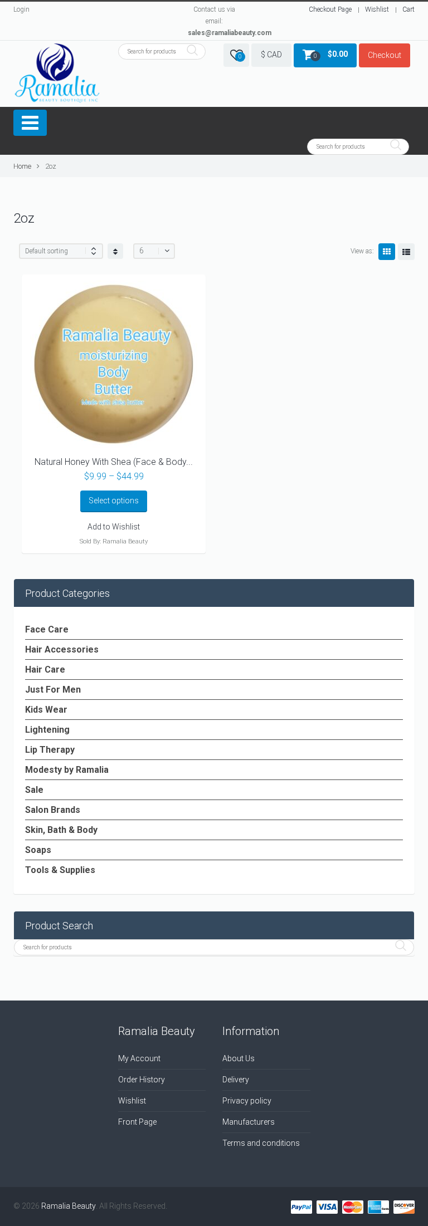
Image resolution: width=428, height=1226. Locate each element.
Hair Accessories (62, 649)
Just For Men (53, 689)
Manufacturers (248, 1121)
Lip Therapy (50, 749)
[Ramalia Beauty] (57, 73)
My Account (139, 1058)
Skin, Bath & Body (61, 830)
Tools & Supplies (60, 870)
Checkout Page (330, 9)
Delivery (235, 1079)
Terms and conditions (261, 1143)
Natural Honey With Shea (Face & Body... (114, 462)
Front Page (137, 1121)
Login (21, 9)
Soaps (38, 850)
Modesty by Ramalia (67, 769)
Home (22, 166)
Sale (34, 789)
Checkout (384, 55)
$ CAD (271, 54)
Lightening (47, 729)
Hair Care (45, 669)
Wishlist (377, 9)
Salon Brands (52, 810)
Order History (141, 1079)
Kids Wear (46, 709)
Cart (408, 9)
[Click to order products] (115, 251)
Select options (114, 500)
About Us (238, 1058)
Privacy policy (246, 1100)
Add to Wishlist (113, 526)
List (406, 251)
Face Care (47, 629)
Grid (386, 251)
